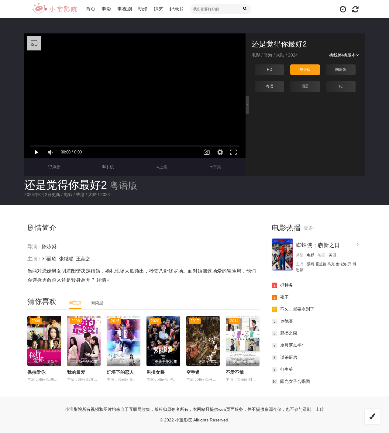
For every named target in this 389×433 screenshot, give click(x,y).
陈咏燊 (49, 246)
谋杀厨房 (286, 357)
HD (269, 69)
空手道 (193, 372)
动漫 (143, 9)
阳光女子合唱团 (291, 381)
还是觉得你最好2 (65, 185)
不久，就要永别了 (294, 309)
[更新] (355, 9)
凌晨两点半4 (289, 345)
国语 (305, 86)
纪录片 (177, 9)
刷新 (56, 166)
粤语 (269, 86)
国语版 (340, 69)
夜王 (281, 297)
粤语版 (305, 69)
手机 (109, 166)
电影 (106, 9)
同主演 (75, 302)
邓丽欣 (49, 258)
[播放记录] (343, 9)
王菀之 (83, 258)
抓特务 (283, 285)
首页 (90, 9)
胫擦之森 (286, 333)
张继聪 (66, 258)
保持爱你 (36, 372)
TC (340, 86)
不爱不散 (235, 372)
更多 (308, 227)
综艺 (159, 9)
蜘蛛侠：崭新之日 (318, 245)
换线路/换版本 (342, 55)
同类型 (97, 302)
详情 (101, 280)
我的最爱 (76, 372)
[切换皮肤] (372, 416)
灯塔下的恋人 (120, 372)
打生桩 (283, 369)
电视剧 (124, 9)
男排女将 (155, 372)
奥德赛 (283, 321)
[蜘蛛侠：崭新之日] (282, 254)
